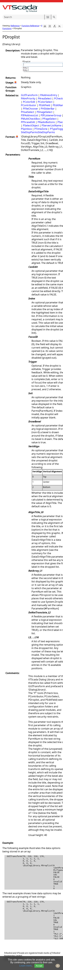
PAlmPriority (28, 98)
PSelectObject (31, 125)
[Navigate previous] (59, 26)
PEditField (44, 105)
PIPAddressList (29, 115)
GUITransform (29, 95)
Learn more (25, 965)
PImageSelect (44, 112)
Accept (39, 966)
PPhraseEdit (28, 122)
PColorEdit (29, 102)
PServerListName (51, 125)
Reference (15, 25)
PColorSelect (45, 102)
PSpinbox (26, 129)
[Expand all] (50, 26)
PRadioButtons (46, 122)
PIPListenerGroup (51, 115)
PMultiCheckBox (30, 118)
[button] (47, 17)
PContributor (28, 105)
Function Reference (30, 25)
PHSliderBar (48, 108)
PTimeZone (40, 129)
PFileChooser (30, 108)
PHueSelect (27, 112)
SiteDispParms (29, 132)
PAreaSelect (45, 98)
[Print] (45, 26)
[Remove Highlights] (54, 26)
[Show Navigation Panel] (59, 8)
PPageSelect (49, 118)
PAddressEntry (48, 95)
